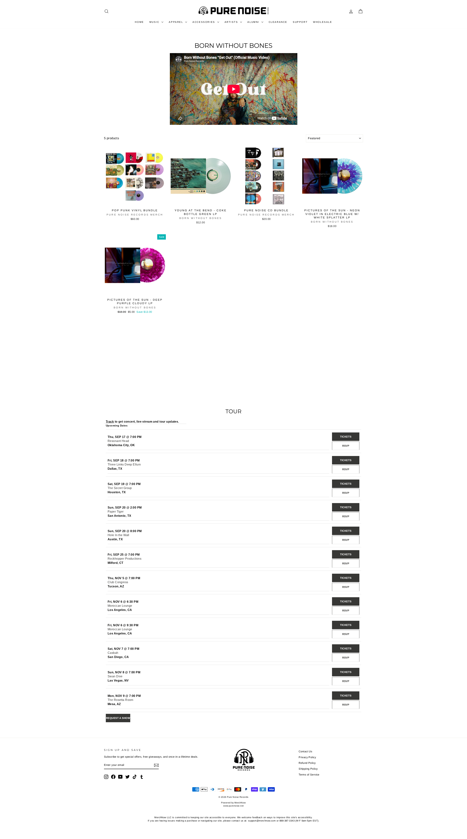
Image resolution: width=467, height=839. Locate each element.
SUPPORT (300, 22)
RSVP (345, 445)
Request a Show (118, 718)
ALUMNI (253, 22)
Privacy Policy (307, 757)
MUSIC (155, 22)
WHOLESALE (322, 22)
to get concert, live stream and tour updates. (142, 421)
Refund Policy (307, 762)
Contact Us (305, 751)
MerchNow (240, 802)
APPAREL (176, 22)
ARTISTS (232, 22)
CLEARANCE (278, 22)
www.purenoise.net (233, 806)
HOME (139, 22)
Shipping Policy (308, 768)
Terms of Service (309, 774)
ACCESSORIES (204, 22)
